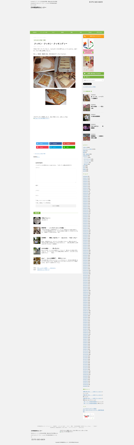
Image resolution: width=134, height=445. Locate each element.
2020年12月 (85, 290)
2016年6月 (85, 381)
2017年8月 (85, 357)
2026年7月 (85, 178)
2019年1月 (85, 329)
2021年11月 (85, 272)
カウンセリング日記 (39, 153)
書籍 (72, 32)
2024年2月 (85, 226)
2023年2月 (85, 246)
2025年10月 (85, 193)
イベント (86, 157)
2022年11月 (85, 251)
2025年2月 (85, 206)
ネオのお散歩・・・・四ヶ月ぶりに (50, 248)
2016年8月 (85, 377)
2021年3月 (85, 285)
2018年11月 (85, 332)
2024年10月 (85, 213)
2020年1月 (85, 309)
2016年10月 (85, 374)
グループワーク (87, 160)
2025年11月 (85, 191)
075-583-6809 (96, 2)
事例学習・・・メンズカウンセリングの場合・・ (54, 227)
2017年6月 (85, 361)
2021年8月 (85, 277)
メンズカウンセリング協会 (89, 86)
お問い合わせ (99, 32)
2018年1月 (85, 349)
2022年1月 (85, 268)
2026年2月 (85, 186)
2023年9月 (85, 235)
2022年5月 (85, 262)
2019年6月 (85, 320)
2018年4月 (85, 344)
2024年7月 (85, 218)
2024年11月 (85, 211)
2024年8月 (85, 216)
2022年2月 (85, 267)
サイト (37, 195)
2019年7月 (85, 319)
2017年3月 (85, 366)
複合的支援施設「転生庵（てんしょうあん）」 (83, 426)
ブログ (53, 32)
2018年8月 (85, 337)
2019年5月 (85, 322)
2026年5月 (85, 181)
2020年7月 (85, 298)
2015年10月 (85, 384)
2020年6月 (85, 300)
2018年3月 (85, 345)
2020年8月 (85, 297)
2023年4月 (85, 243)
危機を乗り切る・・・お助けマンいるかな (92, 391)
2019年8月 (85, 317)
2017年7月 (85, 359)
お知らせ (85, 147)
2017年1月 (85, 369)
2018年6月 (85, 340)
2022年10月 (85, 253)
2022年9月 (85, 255)
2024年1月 (85, 228)
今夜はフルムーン (46, 218)
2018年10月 (85, 334)
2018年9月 (85, 335)
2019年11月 (85, 312)
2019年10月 (85, 314)
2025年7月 (85, 198)
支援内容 (34, 32)
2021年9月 (85, 275)
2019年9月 (85, 315)
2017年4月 (85, 364)
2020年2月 (85, 307)
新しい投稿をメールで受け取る (43, 202)
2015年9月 (85, 386)
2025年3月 (85, 204)
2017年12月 (85, 350)
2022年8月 (85, 257)
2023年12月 (85, 230)
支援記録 (85, 155)
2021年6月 (85, 280)
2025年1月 (85, 208)
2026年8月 (85, 176)
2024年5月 (85, 221)
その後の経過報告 (95, 116)
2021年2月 (85, 287)
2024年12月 (85, 210)
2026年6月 (85, 179)
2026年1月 (85, 188)
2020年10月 (85, 293)
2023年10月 (85, 233)
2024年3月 (85, 225)
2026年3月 (85, 184)
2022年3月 (85, 265)
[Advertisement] (67, 20)
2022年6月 (85, 260)
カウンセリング (87, 159)
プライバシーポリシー (73, 427)
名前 (37, 185)
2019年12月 (85, 310)
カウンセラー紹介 (43, 32)
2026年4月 (85, 183)
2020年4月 (85, 303)
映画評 (84, 169)
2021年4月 (85, 283)
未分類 (84, 170)
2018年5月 (85, 342)
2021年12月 (85, 270)
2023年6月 (85, 240)
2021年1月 (85, 288)
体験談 (62, 32)
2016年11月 (85, 372)
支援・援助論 (86, 154)
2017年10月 (85, 354)
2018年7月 (85, 339)
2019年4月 (85, 324)
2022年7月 (85, 258)
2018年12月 (85, 330)
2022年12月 (85, 250)
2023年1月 (85, 248)
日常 (84, 167)
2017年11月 (85, 352)
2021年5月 (85, 282)
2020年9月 (85, 295)
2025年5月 (85, 201)
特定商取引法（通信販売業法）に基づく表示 (58, 427)
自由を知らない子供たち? (43, 269)
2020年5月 (85, 302)
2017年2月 (85, 367)
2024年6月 (85, 220)
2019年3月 (85, 325)
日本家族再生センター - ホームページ (44, 426)
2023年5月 (85, 241)
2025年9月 (85, 194)
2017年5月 (85, 362)
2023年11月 (85, 231)
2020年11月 (85, 292)
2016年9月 (85, 376)
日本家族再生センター (38, 7)
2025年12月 (85, 189)
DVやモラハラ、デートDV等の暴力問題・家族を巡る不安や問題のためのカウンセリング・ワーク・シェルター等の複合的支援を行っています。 (44, 435)
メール (37, 190)
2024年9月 (85, 215)
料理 (44, 153)
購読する (88, 76)
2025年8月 (85, 196)
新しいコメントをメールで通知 (43, 200)
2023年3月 (85, 245)
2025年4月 (85, 203)
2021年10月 (85, 273)
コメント (38, 167)
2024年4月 (85, 223)
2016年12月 (85, 371)
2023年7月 (85, 238)
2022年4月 (85, 263)
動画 (81, 32)
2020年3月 (85, 305)
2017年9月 (85, 356)
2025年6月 (85, 199)
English (90, 32)
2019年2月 (85, 327)
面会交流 (86, 164)
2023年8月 (85, 236)
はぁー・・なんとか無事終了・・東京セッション (54, 258)
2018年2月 (85, 347)
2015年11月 (85, 382)
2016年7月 (85, 379)
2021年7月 (85, 278)
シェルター (86, 162)
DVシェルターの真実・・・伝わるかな (46, 268)
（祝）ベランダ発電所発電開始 (90, 401)
